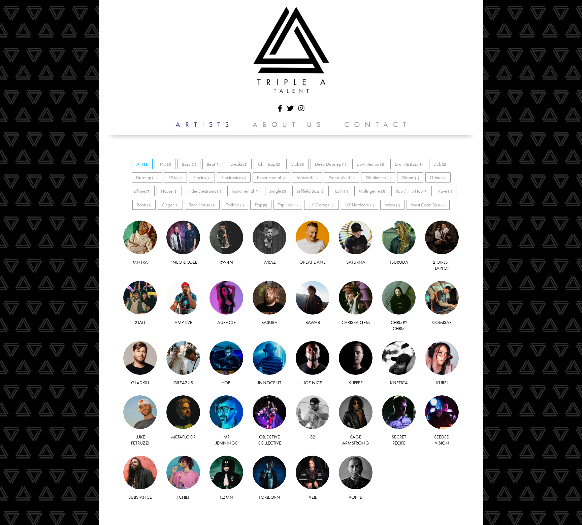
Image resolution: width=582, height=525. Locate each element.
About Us (289, 124)
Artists (204, 124)
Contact (377, 124)
